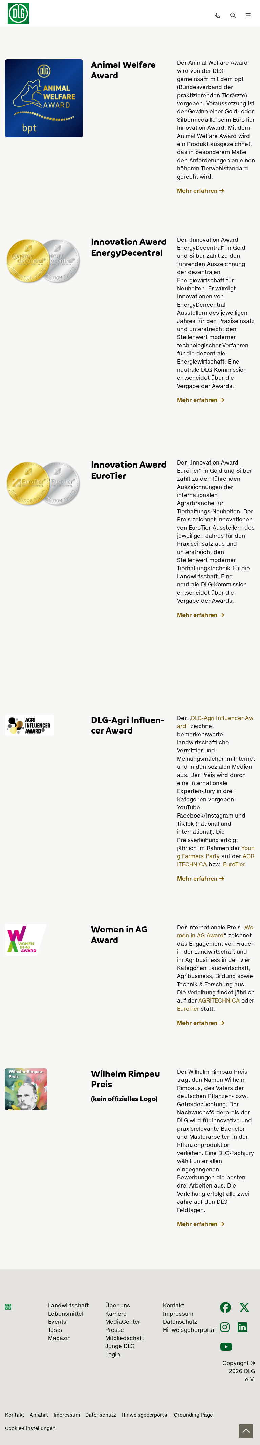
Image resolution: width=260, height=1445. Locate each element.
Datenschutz (100, 1415)
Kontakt (14, 1415)
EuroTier (234, 865)
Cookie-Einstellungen (30, 1428)
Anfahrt (39, 1415)
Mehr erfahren (197, 190)
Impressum (66, 1415)
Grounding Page (193, 1415)
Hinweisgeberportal (145, 1415)
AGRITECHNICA (218, 1001)
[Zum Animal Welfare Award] (44, 97)
